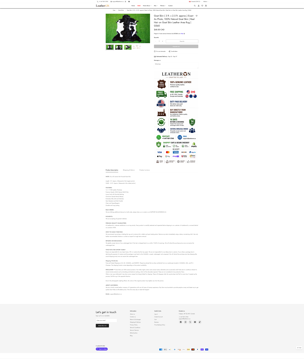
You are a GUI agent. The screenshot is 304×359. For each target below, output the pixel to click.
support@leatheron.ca (184, 319)
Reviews (156, 322)
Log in (156, 314)
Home (133, 6)
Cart (155, 319)
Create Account (158, 317)
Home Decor (146, 6)
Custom (170, 6)
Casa (114, 10)
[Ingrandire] (146, 17)
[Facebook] (129, 1)
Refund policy (133, 333)
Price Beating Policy (159, 325)
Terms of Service (134, 330)
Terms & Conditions (135, 327)
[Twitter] (190, 322)
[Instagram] (125, 1)
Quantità (156, 37)
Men (155, 6)
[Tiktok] (200, 322)
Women (162, 6)
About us (132, 314)
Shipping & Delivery (135, 322)
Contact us (133, 317)
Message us (157, 60)
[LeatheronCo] (102, 6)
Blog (131, 336)
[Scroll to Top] (301, 350)
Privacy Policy (133, 325)
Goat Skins (121, 10)
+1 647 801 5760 (183, 317)
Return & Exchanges (135, 319)
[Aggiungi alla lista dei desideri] (196, 16)
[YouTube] (195, 322)
